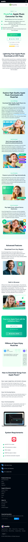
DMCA (10, 528)
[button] (14, 34)
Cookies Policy (18, 530)
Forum (2, 495)
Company (3, 505)
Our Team (3, 503)
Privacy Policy (21, 528)
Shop (2, 481)
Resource (3, 491)
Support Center (4, 490)
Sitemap (23, 530)
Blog (2, 497)
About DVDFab (4, 502)
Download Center (4, 479)
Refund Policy (11, 530)
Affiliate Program (4, 507)
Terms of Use (15, 528)
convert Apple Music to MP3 (19, 114)
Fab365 (2, 483)
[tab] (12, 11)
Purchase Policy (4, 530)
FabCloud (3, 485)
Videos (2, 493)
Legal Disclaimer (4, 528)
